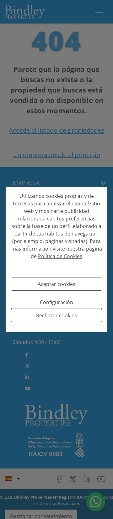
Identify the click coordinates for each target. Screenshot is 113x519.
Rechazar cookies (56, 315)
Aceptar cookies (56, 284)
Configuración (56, 302)
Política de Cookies (60, 256)
